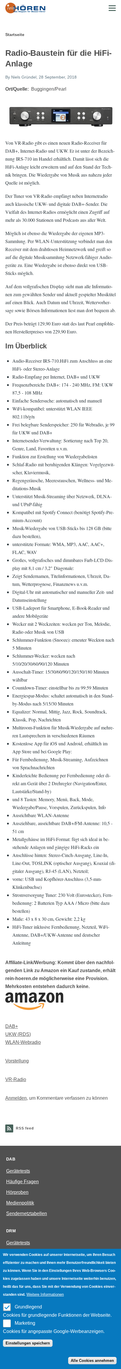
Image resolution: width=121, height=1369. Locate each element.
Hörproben (17, 1192)
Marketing (25, 1323)
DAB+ (11, 1026)
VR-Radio (15, 1079)
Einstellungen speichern (28, 1343)
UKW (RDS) (18, 1034)
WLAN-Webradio (23, 1042)
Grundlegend (28, 1306)
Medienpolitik (20, 1202)
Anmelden (16, 1098)
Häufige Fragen (22, 1181)
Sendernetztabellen (26, 1213)
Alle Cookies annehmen (92, 1360)
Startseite (14, 34)
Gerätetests (18, 1171)
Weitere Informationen (45, 1294)
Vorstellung (17, 1060)
